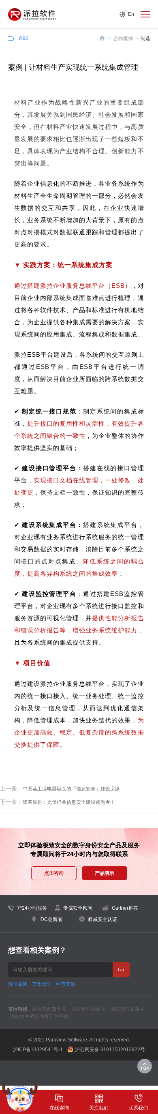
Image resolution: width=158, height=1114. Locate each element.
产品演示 (104, 873)
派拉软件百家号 (88, 1009)
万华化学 (41, 984)
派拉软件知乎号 (49, 1009)
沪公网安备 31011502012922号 (110, 1049)
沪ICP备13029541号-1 (38, 1049)
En (131, 14)
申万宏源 (65, 984)
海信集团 (18, 984)
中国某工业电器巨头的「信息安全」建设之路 (71, 789)
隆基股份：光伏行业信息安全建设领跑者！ (69, 802)
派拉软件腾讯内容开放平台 (39, 1016)
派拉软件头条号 (128, 1009)
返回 (23, 38)
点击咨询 (54, 873)
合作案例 (123, 38)
